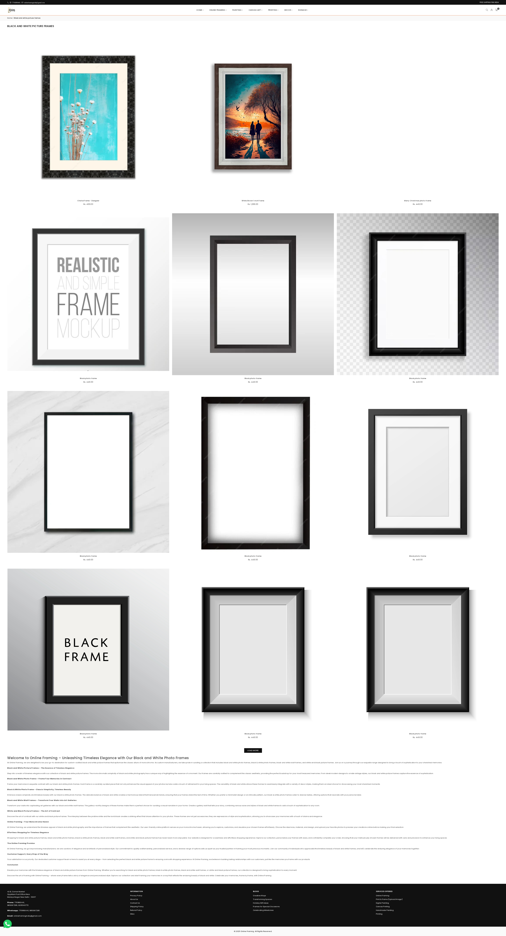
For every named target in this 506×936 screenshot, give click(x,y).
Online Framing (217, 10)
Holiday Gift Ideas (261, 903)
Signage (302, 10)
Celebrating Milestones (263, 910)
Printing (272, 10)
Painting (236, 10)
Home (199, 10)
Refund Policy (136, 910)
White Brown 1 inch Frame (253, 200)
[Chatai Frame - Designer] (88, 116)
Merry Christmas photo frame (417, 200)
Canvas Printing (383, 906)
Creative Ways (259, 895)
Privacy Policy (136, 895)
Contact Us (135, 903)
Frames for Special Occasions (266, 906)
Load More (253, 750)
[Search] (487, 10)
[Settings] (491, 10)
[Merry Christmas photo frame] (418, 116)
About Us (134, 899)
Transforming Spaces (262, 899)
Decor (287, 10)
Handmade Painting (385, 910)
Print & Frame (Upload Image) (389, 899)
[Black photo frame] (88, 294)
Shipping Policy (137, 906)
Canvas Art (255, 10)
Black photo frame (88, 378)
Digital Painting (382, 903)
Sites (132, 914)
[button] (496, 10)
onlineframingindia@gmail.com (28, 916)
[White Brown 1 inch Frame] (253, 116)
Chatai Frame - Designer (88, 200)
